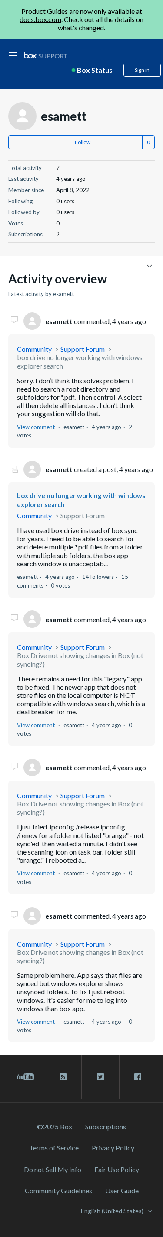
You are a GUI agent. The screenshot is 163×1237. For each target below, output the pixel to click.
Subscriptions (105, 1126)
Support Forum (82, 349)
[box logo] (45, 55)
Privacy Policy (113, 1148)
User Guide (122, 1190)
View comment (36, 427)
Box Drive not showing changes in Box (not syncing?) (80, 659)
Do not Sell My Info (52, 1169)
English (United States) (113, 1211)
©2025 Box (54, 1126)
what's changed (81, 27)
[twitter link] (100, 1077)
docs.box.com (40, 19)
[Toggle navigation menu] (149, 265)
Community (34, 349)
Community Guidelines (58, 1190)
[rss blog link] (62, 1077)
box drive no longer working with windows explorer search (80, 361)
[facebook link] (138, 1077)
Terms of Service (54, 1148)
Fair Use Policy (116, 1169)
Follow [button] (82, 142)
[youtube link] (25, 1077)
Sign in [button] (142, 70)
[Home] (45, 55)
